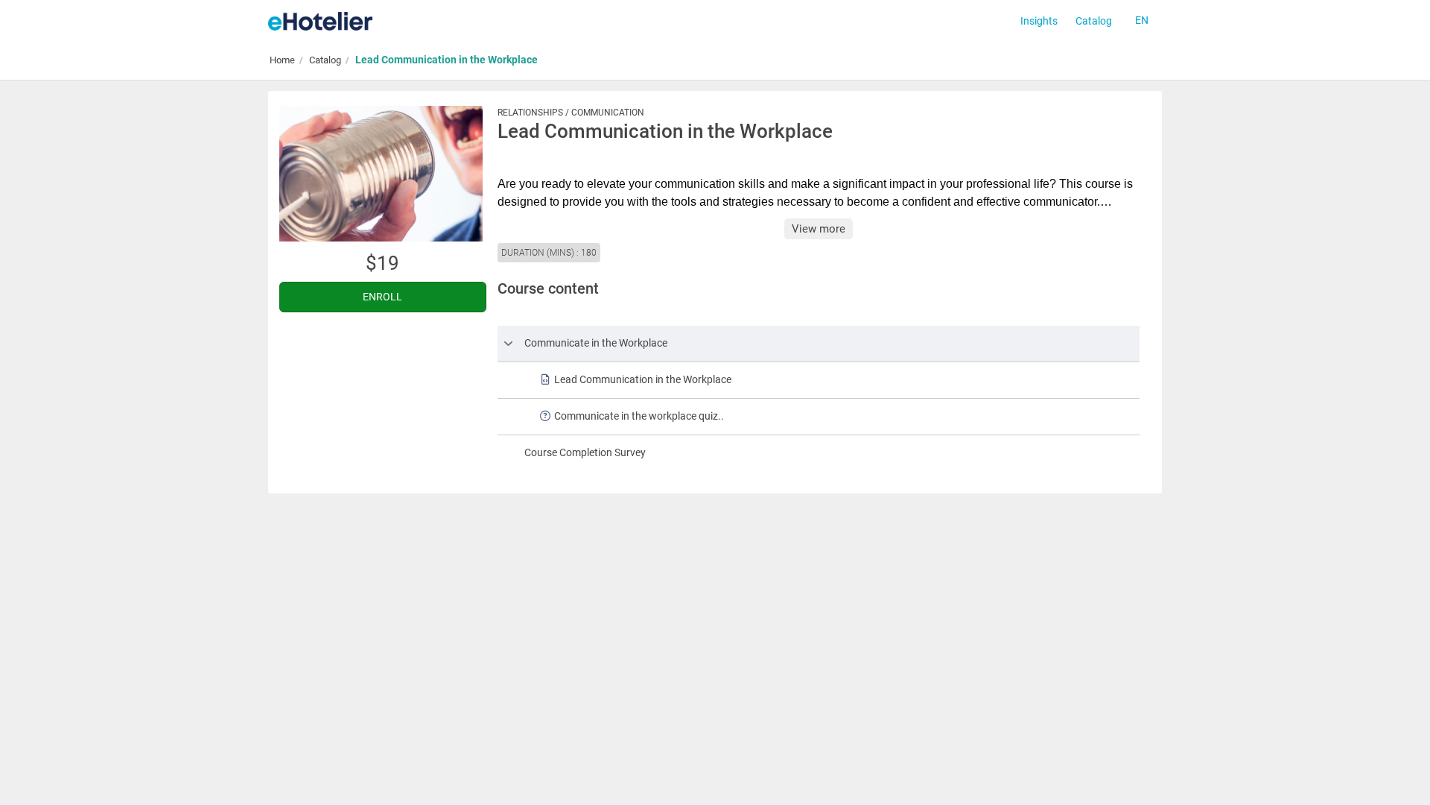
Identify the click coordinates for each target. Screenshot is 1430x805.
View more (818, 229)
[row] (819, 344)
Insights (1039, 21)
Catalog (1093, 21)
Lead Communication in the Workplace (446, 60)
